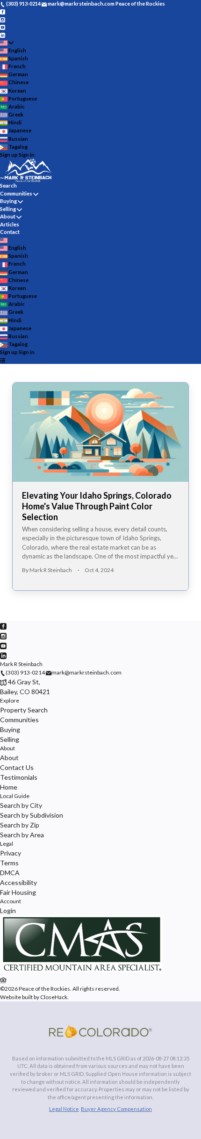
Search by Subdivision (31, 815)
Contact (10, 232)
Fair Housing (18, 892)
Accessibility (18, 882)
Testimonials (18, 777)
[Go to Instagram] (2, 19)
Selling (8, 209)
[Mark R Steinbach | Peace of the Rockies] (81, 970)
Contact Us (17, 767)
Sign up (9, 155)
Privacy (10, 853)
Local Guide (14, 795)
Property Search (24, 710)
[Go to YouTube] (2, 27)
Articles (9, 224)
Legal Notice (64, 1109)
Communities (16, 193)
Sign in (27, 155)
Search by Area (22, 835)
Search (8, 185)
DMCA (10, 873)
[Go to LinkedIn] (2, 34)
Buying (8, 201)
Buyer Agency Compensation (116, 1109)
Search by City (21, 805)
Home (8, 787)
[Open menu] (2, 360)
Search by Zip (19, 825)
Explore (9, 700)
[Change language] (7, 43)
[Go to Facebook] (2, 11)
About (7, 216)
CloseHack (53, 997)
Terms (9, 863)
